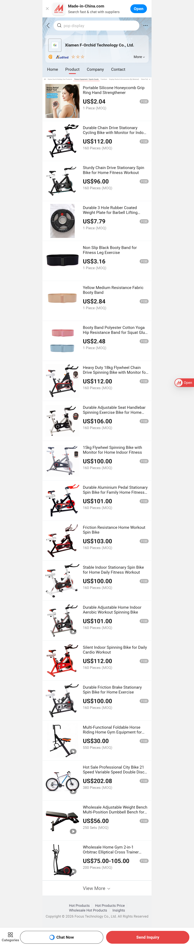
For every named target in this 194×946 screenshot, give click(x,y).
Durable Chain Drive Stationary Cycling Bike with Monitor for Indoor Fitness (115, 132)
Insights (118, 910)
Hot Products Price (110, 905)
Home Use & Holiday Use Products (60, 79)
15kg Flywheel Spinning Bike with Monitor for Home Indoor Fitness (112, 450)
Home (52, 69)
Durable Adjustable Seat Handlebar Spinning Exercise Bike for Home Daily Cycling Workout (114, 412)
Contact (118, 69)
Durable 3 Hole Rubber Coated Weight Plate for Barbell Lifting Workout (110, 212)
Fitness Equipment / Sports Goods (86, 79)
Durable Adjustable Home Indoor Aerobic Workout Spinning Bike (112, 609)
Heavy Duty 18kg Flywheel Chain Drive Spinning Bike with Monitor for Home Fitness (115, 372)
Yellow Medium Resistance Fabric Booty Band (113, 290)
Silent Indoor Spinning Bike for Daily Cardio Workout (115, 649)
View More (94, 888)
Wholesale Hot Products (88, 910)
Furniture (104, 79)
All (45, 79)
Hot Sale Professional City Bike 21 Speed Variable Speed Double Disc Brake (113, 772)
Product (72, 69)
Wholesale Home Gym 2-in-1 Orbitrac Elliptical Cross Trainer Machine (111, 852)
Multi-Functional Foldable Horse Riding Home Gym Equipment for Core (112, 732)
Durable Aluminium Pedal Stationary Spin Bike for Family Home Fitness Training (115, 492)
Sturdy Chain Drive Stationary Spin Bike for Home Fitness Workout (113, 170)
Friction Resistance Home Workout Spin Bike (114, 529)
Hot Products (79, 905)
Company (95, 69)
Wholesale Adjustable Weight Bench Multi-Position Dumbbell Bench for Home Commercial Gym (115, 812)
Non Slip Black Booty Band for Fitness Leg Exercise (110, 250)
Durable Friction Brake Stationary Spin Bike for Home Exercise (112, 689)
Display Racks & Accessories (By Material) (124, 79)
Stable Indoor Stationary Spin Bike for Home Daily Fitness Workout (113, 569)
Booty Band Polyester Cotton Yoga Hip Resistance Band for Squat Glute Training (115, 332)
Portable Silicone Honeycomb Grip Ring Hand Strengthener (113, 90)
